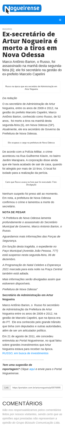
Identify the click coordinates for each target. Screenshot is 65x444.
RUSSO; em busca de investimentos (25, 353)
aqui (32, 369)
